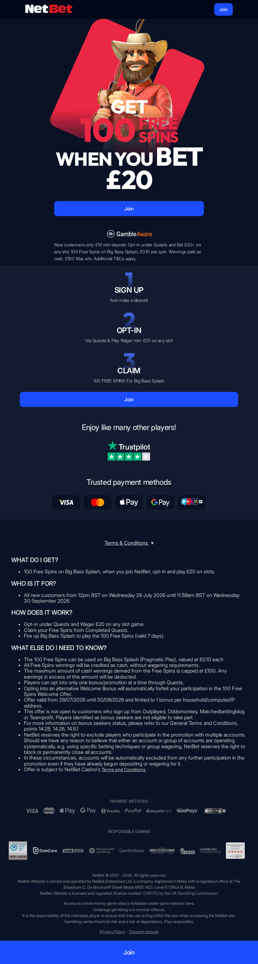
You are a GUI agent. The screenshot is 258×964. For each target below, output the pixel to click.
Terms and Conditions (123, 769)
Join (223, 9)
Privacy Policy (112, 931)
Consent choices (144, 931)
